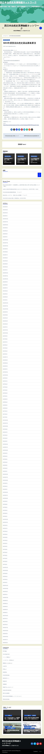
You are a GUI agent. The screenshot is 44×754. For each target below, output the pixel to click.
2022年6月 (5, 318)
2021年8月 (5, 339)
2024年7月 (5, 254)
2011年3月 (5, 558)
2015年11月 (5, 447)
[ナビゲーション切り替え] (3, 28)
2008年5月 (5, 606)
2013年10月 (5, 498)
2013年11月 (5, 495)
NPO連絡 (5, 651)
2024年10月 (5, 245)
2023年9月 (5, 281)
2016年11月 (5, 423)
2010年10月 (5, 570)
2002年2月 (5, 642)
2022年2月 (5, 324)
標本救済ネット (6, 678)
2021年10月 (5, 333)
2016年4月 (5, 435)
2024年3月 (5, 263)
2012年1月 (5, 543)
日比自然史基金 (6, 675)
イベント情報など (6, 657)
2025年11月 (5, 221)
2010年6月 (5, 576)
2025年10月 (5, 224)
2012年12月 (5, 519)
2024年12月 (5, 239)
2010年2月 (5, 579)
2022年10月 (5, 309)
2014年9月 (5, 483)
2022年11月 (5, 306)
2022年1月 (5, 327)
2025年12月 (5, 218)
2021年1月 (5, 354)
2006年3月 (5, 633)
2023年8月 (5, 284)
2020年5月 (5, 360)
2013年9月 (5, 501)
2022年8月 (5, 315)
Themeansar (4, 752)
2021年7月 (5, 342)
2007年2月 (5, 624)
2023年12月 (5, 272)
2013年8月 (5, 504)
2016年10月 (5, 426)
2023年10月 (5, 278)
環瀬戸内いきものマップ (8, 687)
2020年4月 (5, 363)
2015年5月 (5, 459)
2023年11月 (5, 275)
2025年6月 (5, 230)
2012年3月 (5, 537)
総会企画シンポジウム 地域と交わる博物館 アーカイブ (15, 195)
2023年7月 (5, 287)
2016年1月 (5, 441)
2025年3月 (5, 233)
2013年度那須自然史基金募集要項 (19, 43)
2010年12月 (5, 567)
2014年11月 (5, 477)
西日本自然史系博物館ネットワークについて (12, 696)
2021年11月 (5, 330)
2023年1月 (5, 299)
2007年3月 (5, 621)
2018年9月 (5, 399)
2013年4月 (5, 510)
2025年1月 (5, 236)
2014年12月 (5, 474)
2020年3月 (5, 366)
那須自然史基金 (7, 156)
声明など (5, 669)
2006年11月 (5, 627)
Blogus (17, 750)
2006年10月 (5, 630)
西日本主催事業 (6, 693)
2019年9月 (5, 378)
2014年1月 (5, 489)
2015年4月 (5, 462)
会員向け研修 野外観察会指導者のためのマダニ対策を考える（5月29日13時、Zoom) (20, 189)
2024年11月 (5, 242)
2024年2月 (5, 266)
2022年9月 (5, 312)
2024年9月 (5, 248)
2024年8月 (5, 251)
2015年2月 (5, 468)
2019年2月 (5, 393)
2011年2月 (5, 561)
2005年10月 (5, 636)
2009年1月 (5, 594)
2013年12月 (5, 492)
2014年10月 (5, 480)
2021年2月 (5, 351)
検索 (4, 170)
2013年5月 (5, 507)
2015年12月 (5, 444)
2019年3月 (5, 390)
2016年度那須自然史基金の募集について (35, 160)
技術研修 (5, 672)
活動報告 (5, 684)
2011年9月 (5, 546)
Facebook (36, 751)
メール (40, 751)
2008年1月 (5, 612)
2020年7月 (5, 357)
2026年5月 (5, 206)
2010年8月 (5, 573)
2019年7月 (5, 381)
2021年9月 (5, 336)
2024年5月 (5, 257)
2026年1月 (5, 215)
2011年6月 (5, 552)
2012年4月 (5, 534)
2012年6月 (5, 531)
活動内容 (5, 681)
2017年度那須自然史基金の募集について (22, 160)
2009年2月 (5, 591)
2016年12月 (5, 420)
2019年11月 (5, 372)
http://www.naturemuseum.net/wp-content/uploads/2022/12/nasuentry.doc (21, 125)
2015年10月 (5, 450)
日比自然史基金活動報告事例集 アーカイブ (12, 192)
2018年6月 (5, 402)
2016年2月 (5, 438)
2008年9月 (5, 600)
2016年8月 (5, 429)
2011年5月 (5, 555)
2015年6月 (5, 456)
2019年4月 (5, 387)
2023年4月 (5, 290)
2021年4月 (5, 348)
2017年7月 (5, 411)
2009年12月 (5, 585)
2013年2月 (5, 513)
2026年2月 (5, 212)
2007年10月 (5, 615)
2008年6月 (5, 603)
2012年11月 (5, 522)
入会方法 (5, 666)
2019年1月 (5, 396)
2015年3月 (5, 465)
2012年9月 (5, 525)
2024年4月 (5, 260)
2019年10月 (5, 375)
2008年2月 (5, 609)
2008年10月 (5, 597)
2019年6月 (5, 384)
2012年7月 (5, 528)
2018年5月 (5, 405)
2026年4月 (5, 209)
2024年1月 (5, 269)
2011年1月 (5, 564)
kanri (7, 46)
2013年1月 (5, 516)
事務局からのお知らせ (7, 663)
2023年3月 (5, 293)
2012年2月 (5, 540)
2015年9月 (5, 453)
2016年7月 (5, 432)
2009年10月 (5, 588)
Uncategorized (6, 654)
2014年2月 (5, 486)
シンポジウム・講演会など (8, 660)
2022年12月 (5, 303)
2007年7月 (5, 618)
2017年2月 (5, 414)
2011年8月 (5, 549)
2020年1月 (5, 369)
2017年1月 (5, 417)
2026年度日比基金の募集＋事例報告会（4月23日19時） (15, 198)
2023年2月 (5, 296)
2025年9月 (5, 227)
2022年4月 (5, 321)
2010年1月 (5, 582)
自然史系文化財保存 (7, 690)
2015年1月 (5, 471)
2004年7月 (5, 639)
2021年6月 (5, 345)
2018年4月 (5, 408)
